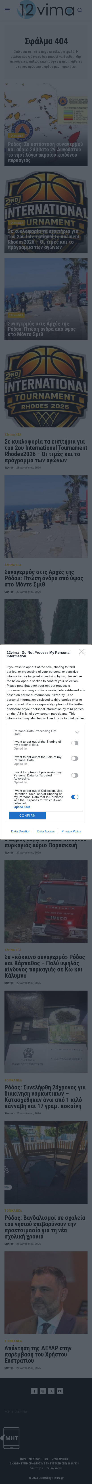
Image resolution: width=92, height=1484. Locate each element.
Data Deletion (20, 831)
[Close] (83, 653)
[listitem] (46, 732)
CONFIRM (27, 815)
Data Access (46, 831)
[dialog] (46, 742)
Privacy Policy (71, 831)
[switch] (74, 743)
